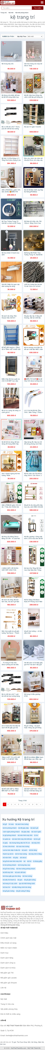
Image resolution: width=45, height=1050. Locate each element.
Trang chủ (4, 12)
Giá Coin (3, 1044)
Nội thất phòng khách (21, 12)
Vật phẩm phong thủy (9, 1009)
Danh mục (4, 953)
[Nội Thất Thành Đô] (11, 907)
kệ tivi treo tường (21, 854)
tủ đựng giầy (37, 861)
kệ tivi (29, 861)
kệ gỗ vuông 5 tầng (23, 891)
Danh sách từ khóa (8, 968)
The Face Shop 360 (23, 1042)
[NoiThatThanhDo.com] (11, 3)
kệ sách (24, 850)
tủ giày (5, 843)
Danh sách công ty (8, 963)
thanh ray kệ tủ (8, 854)
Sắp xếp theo (21, 36)
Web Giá (41, 1042)
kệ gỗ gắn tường (30, 880)
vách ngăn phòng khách (11, 832)
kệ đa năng (33, 850)
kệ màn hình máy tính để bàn (22, 839)
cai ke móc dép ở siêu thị (11, 850)
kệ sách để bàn (20, 872)
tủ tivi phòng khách (9, 865)
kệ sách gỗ (34, 828)
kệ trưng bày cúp (24, 865)
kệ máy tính (36, 843)
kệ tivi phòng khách (9, 828)
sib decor (23, 857)
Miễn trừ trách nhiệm (9, 948)
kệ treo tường (27, 876)
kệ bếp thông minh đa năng (21, 887)
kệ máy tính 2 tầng (35, 854)
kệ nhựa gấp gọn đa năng (12, 876)
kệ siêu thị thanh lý (9, 880)
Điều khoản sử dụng (8, 943)
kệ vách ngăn (36, 832)
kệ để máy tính (8, 872)
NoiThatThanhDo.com (18, 1048)
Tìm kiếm (37, 8)
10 (36, 804)
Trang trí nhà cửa (7, 1004)
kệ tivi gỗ (37, 839)
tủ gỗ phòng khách (9, 835)
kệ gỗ (5, 824)
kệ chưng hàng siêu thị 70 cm (20, 843)
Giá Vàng (34, 1042)
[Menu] (42, 2)
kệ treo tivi (6, 887)
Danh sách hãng (7, 958)
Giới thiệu (4, 933)
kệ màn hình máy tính (25, 835)
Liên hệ (3, 988)
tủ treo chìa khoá (8, 846)
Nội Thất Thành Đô (34, 1048)
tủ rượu (11, 824)
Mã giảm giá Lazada (9, 978)
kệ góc (20, 880)
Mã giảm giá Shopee (9, 983)
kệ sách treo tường (21, 824)
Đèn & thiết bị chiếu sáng (10, 1014)
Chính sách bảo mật (8, 938)
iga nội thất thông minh (27, 883)
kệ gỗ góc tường (8, 891)
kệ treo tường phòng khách (25, 868)
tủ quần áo (6, 839)
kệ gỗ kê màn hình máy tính (12, 861)
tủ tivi (36, 835)
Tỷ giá (14, 1042)
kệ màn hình (7, 857)
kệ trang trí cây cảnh (10, 883)
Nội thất (11, 12)
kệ (24, 861)
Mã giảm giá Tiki (7, 973)
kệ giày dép (25, 832)
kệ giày (15, 857)
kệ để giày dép (23, 828)
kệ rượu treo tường (22, 846)
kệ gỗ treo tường (8, 868)
